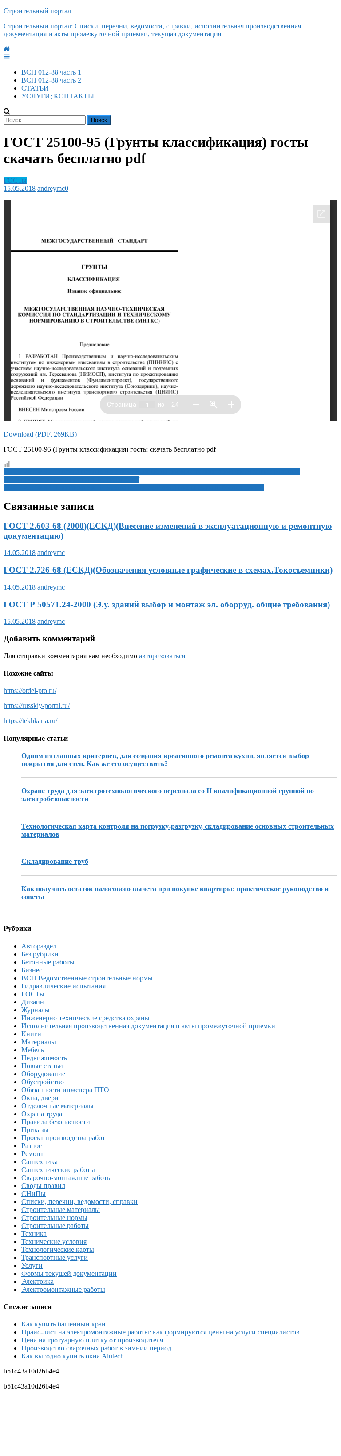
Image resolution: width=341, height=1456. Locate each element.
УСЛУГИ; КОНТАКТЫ (57, 96)
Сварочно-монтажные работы (66, 1177)
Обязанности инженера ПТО (65, 1090)
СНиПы (33, 1193)
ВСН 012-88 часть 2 (51, 80)
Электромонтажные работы (63, 1289)
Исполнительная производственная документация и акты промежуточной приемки (148, 1026)
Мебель (32, 1050)
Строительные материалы (60, 1209)
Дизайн (32, 1002)
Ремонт (32, 1153)
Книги (31, 1034)
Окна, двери (40, 1098)
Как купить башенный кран (63, 1324)
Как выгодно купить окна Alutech (72, 1356)
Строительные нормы (54, 1217)
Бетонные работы (48, 962)
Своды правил (43, 1185)
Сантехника (39, 1161)
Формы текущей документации (69, 1273)
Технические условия (54, 1241)
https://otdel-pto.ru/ (30, 690)
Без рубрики (40, 954)
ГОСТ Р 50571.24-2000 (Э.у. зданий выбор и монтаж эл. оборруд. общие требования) (167, 604)
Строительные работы (55, 1225)
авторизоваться (162, 656)
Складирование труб (54, 861)
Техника (34, 1233)
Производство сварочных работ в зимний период (96, 1348)
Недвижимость (44, 1058)
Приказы (34, 1129)
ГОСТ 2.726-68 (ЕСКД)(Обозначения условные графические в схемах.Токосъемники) (168, 570)
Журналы (35, 1010)
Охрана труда (41, 1114)
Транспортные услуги (54, 1257)
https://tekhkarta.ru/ (30, 720)
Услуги (32, 1265)
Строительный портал (37, 11)
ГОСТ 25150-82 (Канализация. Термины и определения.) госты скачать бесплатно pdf (134, 487)
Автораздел (38, 946)
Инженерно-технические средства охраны (85, 1018)
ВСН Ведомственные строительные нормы (87, 978)
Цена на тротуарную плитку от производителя (92, 1340)
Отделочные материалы (57, 1106)
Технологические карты (57, 1249)
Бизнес (31, 970)
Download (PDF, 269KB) (40, 434)
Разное (31, 1145)
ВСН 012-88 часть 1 (51, 72)
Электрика (37, 1281)
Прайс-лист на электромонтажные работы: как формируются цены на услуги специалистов (160, 1332)
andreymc (51, 188)
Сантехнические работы (58, 1169)
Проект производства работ (63, 1137)
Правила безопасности (55, 1121)
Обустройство (42, 1082)
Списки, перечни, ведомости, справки (79, 1201)
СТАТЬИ (35, 88)
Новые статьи (42, 1066)
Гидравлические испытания (63, 986)
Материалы (38, 1042)
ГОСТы (15, 180)
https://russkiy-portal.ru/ (37, 705)
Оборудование (43, 1074)
